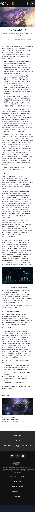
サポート (17, 440)
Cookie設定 (17, 496)
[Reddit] (23, 456)
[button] (7, 39)
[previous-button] (27, 427)
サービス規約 (17, 481)
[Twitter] (17, 456)
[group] (17, 411)
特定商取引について (17, 486)
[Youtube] (12, 456)
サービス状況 (17, 435)
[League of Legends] (13, 3)
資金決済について (17, 491)
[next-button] (31, 427)
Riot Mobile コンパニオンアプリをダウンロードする (17, 446)
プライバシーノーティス (17, 477)
